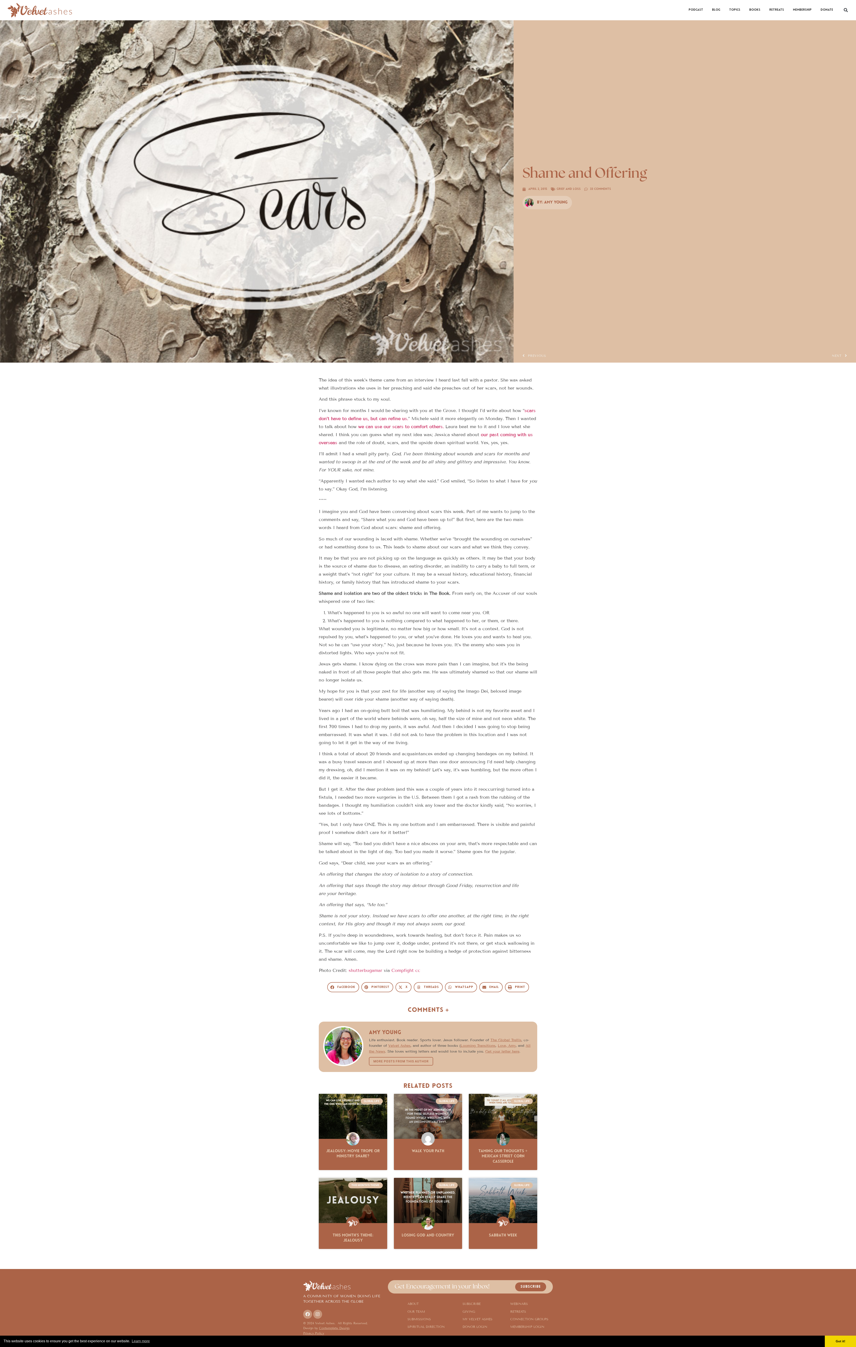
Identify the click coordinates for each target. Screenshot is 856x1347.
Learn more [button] (141, 1341)
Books (754, 10)
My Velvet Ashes (477, 1319)
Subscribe (472, 1304)
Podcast (696, 10)
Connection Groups (529, 1319)
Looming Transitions (478, 1045)
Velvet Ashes (399, 1045)
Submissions (419, 1319)
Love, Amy (507, 1045)
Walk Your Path (428, 1151)
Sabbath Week (503, 1236)
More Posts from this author (401, 1061)
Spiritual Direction (426, 1327)
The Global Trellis (505, 1040)
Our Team (416, 1312)
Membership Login (527, 1327)
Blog (716, 10)
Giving (469, 1312)
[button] (845, 10)
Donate (827, 10)
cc (417, 970)
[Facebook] (307, 1314)
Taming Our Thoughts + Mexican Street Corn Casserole (503, 1156)
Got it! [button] (840, 1341)
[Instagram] (317, 1314)
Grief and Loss (569, 189)
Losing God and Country (428, 1236)
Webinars (519, 1304)
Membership (802, 10)
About (413, 1304)
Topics (734, 10)
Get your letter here (502, 1051)
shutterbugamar (365, 970)
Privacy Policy (313, 1333)
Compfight (402, 970)
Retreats (776, 10)
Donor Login (475, 1327)
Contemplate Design (334, 1328)
